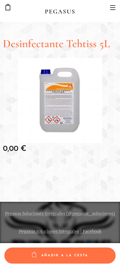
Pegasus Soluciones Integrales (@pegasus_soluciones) (60, 213)
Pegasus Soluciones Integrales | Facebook (60, 231)
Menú (113, 7)
